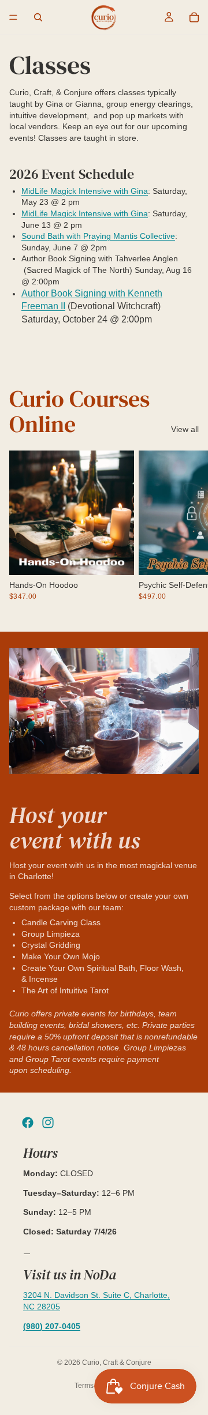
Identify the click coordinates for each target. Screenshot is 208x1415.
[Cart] (194, 17)
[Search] (38, 17)
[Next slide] (186, 531)
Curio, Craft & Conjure (116, 1362)
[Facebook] (28, 1122)
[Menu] (13, 17)
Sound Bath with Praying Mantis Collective (98, 236)
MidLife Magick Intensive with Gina (84, 191)
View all (185, 429)
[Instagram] (48, 1122)
